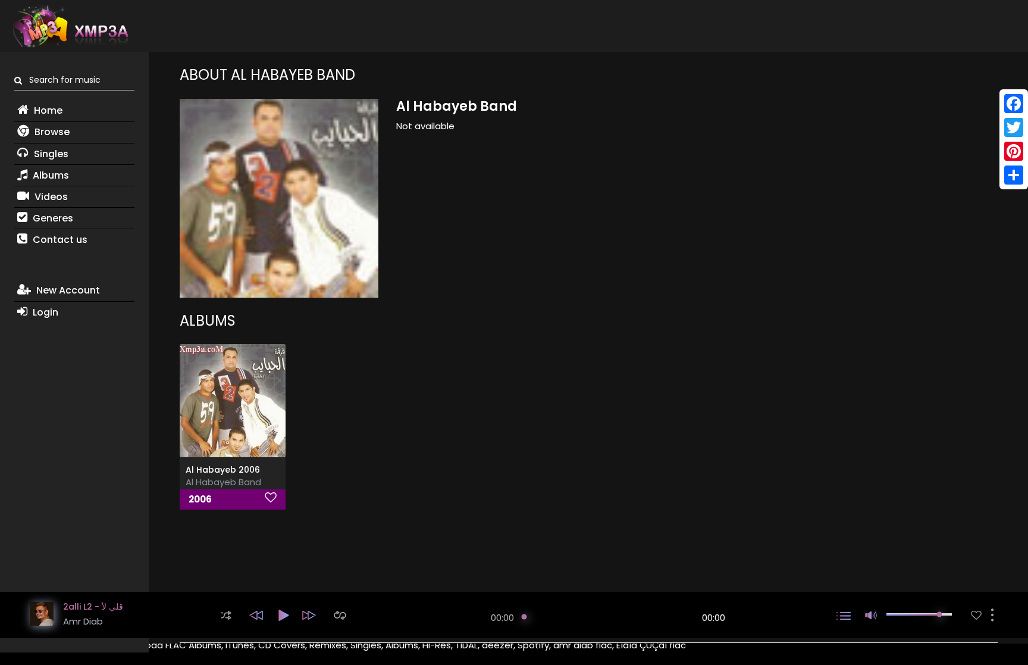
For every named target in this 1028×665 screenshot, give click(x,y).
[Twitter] (1014, 127)
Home (47, 110)
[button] (226, 615)
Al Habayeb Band (223, 482)
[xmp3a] (69, 26)
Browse (51, 132)
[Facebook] (1014, 103)
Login (44, 312)
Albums (49, 175)
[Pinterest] (1014, 151)
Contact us (58, 239)
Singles (50, 154)
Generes (51, 218)
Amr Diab (83, 621)
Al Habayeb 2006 (223, 470)
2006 (200, 499)
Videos (50, 197)
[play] (976, 615)
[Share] (1014, 175)
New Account (67, 290)
